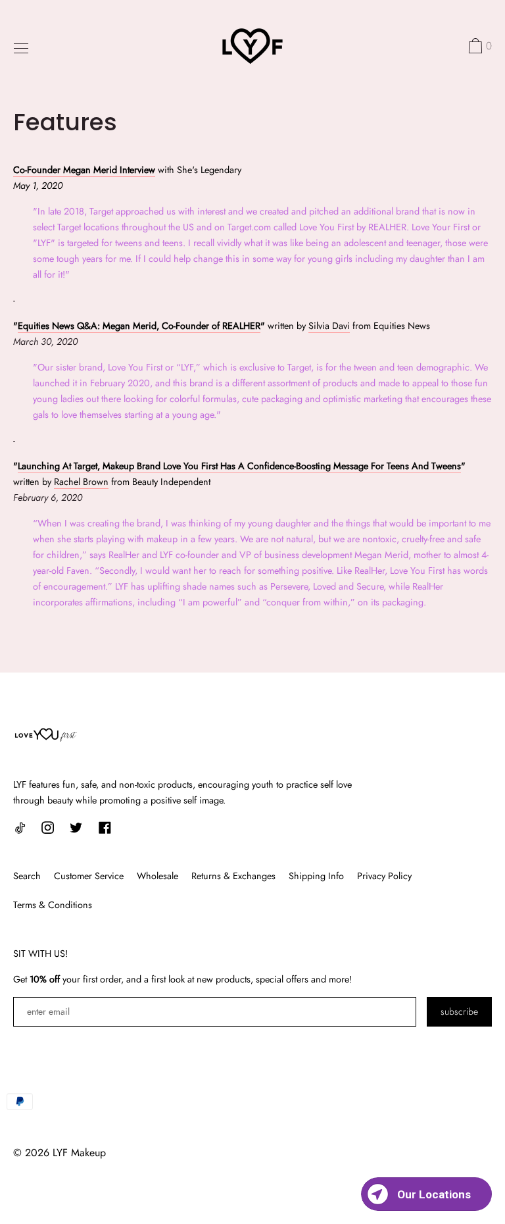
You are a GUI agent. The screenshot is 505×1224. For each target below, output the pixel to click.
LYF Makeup (79, 1152)
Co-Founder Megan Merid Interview (84, 169)
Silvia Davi (329, 325)
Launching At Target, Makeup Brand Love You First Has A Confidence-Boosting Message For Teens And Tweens (239, 465)
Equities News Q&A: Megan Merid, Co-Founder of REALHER (139, 325)
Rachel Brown (81, 481)
